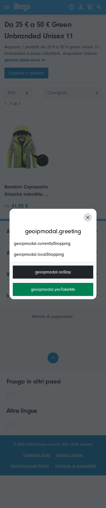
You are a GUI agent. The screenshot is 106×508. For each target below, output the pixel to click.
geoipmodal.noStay (53, 272)
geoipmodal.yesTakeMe (53, 289)
